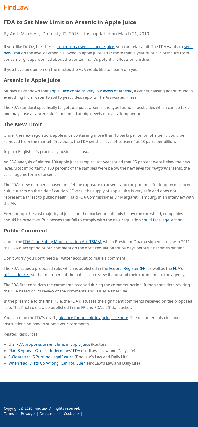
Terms (9, 413)
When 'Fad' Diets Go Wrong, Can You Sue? (46, 363)
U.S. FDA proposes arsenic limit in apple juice (49, 344)
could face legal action (162, 220)
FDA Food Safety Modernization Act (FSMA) (62, 241)
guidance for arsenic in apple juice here (92, 317)
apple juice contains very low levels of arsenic (91, 91)
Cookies (70, 413)
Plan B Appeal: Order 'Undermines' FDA (44, 350)
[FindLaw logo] (18, 7)
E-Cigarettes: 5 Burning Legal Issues (41, 357)
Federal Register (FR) (128, 268)
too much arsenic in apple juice (85, 46)
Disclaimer (48, 413)
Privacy (26, 413)
